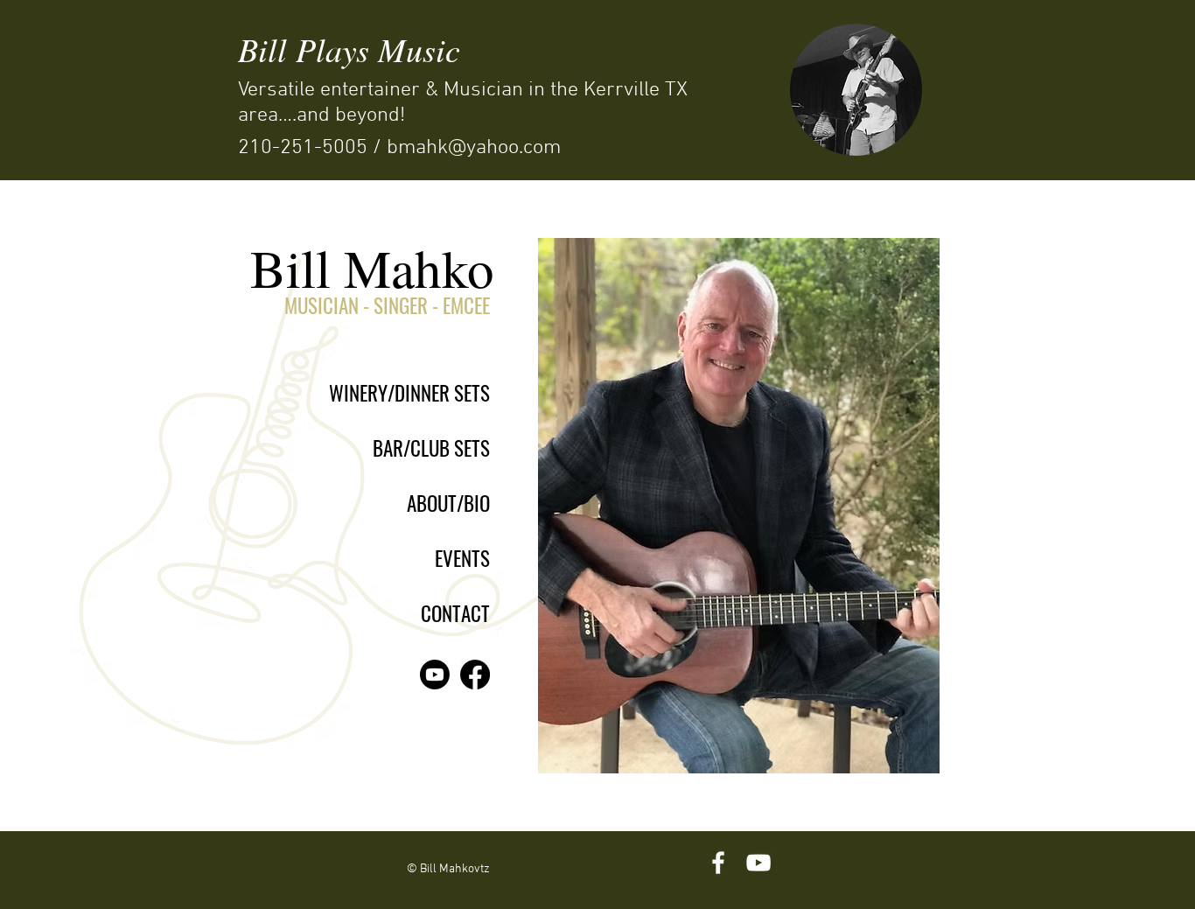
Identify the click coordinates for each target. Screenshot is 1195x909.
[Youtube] (435, 674)
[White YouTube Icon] (758, 863)
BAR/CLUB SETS (431, 448)
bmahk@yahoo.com (474, 148)
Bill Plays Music (349, 48)
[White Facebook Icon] (718, 863)
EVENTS (462, 558)
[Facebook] (475, 674)
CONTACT (455, 613)
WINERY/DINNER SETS (409, 393)
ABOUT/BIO (448, 503)
